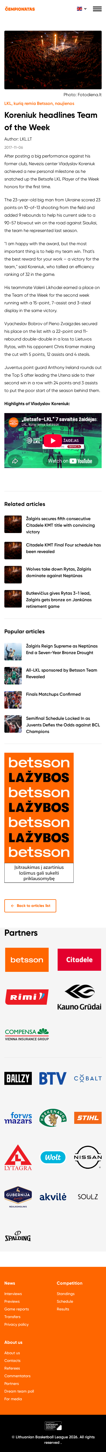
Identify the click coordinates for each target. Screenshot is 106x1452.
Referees (12, 1368)
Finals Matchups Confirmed (53, 694)
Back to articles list (33, 905)
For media (13, 1399)
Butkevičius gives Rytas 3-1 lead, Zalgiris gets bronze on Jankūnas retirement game (59, 600)
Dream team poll (19, 1391)
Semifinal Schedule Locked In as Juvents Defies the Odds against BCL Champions (63, 725)
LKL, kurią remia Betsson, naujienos (39, 103)
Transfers (12, 1316)
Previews (12, 1301)
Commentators (17, 1376)
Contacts (12, 1360)
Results (63, 1309)
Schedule (65, 1301)
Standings (65, 1293)
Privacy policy (16, 1324)
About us (12, 1353)
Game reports (16, 1309)
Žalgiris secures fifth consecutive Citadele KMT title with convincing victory (60, 525)
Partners (11, 1383)
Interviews (13, 1293)
